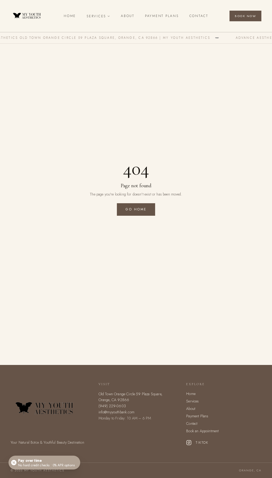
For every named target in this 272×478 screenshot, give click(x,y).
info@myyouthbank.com (116, 412)
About (127, 16)
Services (96, 16)
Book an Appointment (202, 431)
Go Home (135, 209)
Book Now (245, 16)
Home (70, 16)
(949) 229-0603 (112, 406)
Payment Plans (162, 16)
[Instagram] (189, 442)
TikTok (202, 442)
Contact (198, 16)
